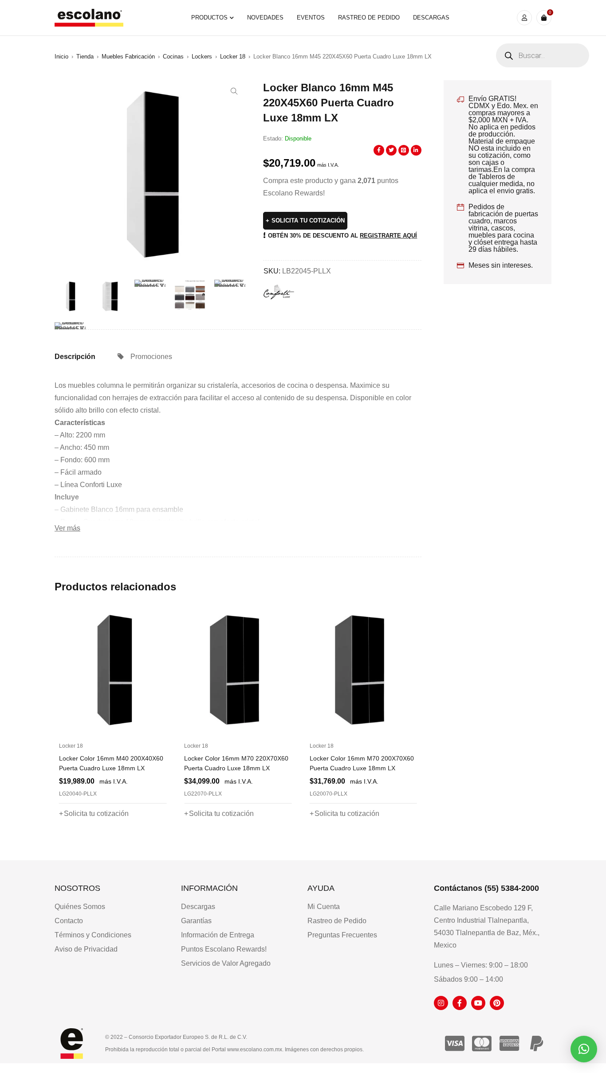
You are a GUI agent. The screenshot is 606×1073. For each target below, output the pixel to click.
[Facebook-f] (460, 1003)
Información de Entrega (217, 935)
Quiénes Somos (80, 906)
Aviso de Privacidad (86, 949)
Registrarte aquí (388, 235)
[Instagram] (441, 1003)
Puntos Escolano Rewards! (224, 949)
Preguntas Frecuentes (342, 935)
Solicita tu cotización (308, 220)
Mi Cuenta (323, 906)
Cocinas (173, 56)
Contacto (69, 921)
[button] (234, 91)
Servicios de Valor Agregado (226, 963)
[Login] (524, 17)
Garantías (196, 921)
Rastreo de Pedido (336, 921)
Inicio (61, 56)
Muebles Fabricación (128, 56)
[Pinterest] (497, 1003)
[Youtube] (478, 1003)
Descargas (198, 906)
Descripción (75, 356)
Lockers (202, 56)
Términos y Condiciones (93, 935)
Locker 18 (232, 56)
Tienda (85, 56)
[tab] (75, 357)
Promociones (151, 356)
